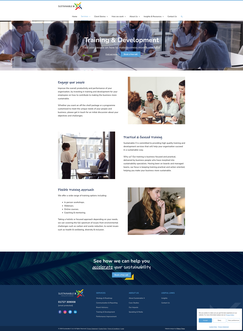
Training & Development (105, 312)
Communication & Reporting (107, 303)
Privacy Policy (230, 315)
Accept (205, 320)
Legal (122, 329)
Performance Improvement (106, 316)
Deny (219, 320)
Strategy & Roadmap (104, 298)
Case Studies (134, 303)
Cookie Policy (213, 327)
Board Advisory (102, 307)
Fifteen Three (180, 329)
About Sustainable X (137, 298)
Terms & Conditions (114, 329)
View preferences (233, 320)
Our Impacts (133, 307)
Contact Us (165, 303)
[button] (182, 16)
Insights (164, 298)
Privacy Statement (223, 327)
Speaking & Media (136, 312)
